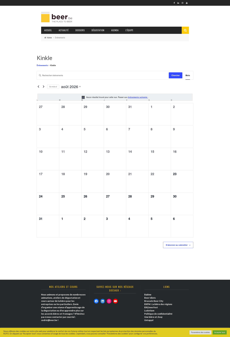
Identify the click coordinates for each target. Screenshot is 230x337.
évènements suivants (138, 97)
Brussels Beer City (153, 301)
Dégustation (98, 30)
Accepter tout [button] (219, 332)
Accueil (48, 30)
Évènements (42, 65)
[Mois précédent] (38, 86)
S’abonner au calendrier (177, 245)
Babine (147, 294)
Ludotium (149, 310)
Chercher (175, 75)
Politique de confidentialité (158, 313)
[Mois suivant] (43, 86)
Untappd (148, 320)
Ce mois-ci (53, 86)
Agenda (115, 30)
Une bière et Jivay (153, 317)
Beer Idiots (150, 297)
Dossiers (80, 30)
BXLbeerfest (151, 307)
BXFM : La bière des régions (158, 304)
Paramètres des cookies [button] (200, 332)
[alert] (115, 97)
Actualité (64, 30)
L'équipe (129, 30)
